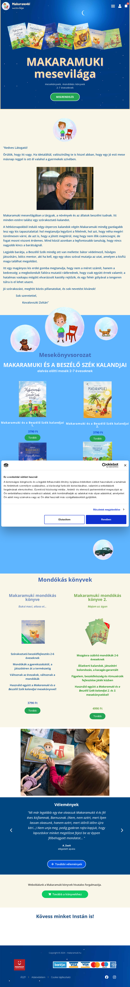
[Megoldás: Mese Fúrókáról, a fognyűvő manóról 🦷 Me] (65, 931)
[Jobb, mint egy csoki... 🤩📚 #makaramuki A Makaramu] (46, 931)
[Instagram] (114, 977)
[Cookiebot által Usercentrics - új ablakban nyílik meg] (104, 465)
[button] (113, 6)
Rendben (106, 519)
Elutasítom (64, 519)
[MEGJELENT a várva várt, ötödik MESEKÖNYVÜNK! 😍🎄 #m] (84, 931)
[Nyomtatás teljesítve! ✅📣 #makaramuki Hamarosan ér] (102, 931)
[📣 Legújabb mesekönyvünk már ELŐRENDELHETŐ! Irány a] (121, 931)
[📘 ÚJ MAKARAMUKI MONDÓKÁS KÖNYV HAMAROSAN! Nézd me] (28, 931)
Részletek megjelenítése (106, 509)
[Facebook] (106, 977)
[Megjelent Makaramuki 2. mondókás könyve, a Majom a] (9, 931)
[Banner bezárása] (125, 465)
